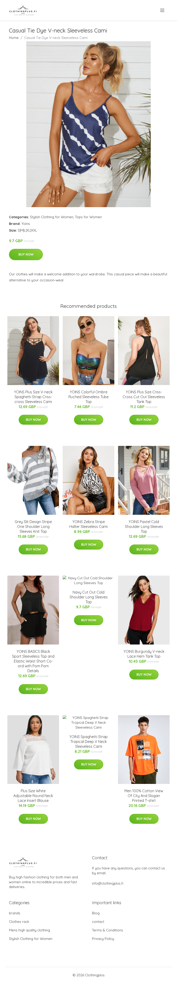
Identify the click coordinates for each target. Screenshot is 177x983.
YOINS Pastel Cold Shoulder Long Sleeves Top (144, 526)
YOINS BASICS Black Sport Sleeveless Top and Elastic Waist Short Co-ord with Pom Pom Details (33, 661)
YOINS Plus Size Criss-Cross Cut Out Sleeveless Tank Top (144, 397)
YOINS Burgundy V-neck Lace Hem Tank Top (144, 654)
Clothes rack (19, 921)
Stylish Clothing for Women (51, 217)
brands (14, 913)
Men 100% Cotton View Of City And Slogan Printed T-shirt (143, 796)
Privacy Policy (103, 938)
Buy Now (25, 254)
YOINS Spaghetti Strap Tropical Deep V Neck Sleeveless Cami (88, 741)
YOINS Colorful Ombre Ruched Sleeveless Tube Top (88, 397)
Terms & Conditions (107, 930)
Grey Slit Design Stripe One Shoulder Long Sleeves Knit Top (33, 526)
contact (98, 921)
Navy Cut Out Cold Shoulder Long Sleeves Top (89, 597)
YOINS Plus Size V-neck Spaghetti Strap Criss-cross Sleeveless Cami (33, 397)
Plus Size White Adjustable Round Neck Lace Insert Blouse (33, 796)
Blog (96, 913)
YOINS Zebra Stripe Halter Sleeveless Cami (88, 524)
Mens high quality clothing (29, 930)
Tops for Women (88, 217)
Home (14, 37)
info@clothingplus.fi (107, 883)
